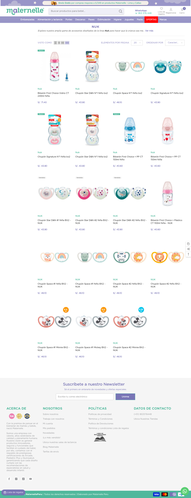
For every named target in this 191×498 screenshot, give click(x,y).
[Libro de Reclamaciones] (97, 439)
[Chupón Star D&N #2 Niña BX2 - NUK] (92, 194)
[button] (55, 42)
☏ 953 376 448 (143, 13)
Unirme (125, 397)
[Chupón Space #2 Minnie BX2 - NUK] (130, 321)
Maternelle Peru (100, 494)
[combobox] (83, 11)
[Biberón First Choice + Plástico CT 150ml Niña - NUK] (168, 194)
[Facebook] (9, 478)
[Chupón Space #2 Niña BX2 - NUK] (130, 257)
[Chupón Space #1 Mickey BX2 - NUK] (92, 321)
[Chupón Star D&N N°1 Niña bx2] (92, 130)
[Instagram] (16, 478)
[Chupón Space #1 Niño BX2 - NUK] (92, 257)
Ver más (149, 31)
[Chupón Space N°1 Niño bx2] (130, 66)
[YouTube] (30, 478)
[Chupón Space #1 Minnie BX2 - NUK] (54, 321)
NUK (40, 216)
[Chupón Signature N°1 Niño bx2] (168, 66)
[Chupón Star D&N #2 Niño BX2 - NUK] (130, 194)
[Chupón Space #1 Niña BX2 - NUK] (54, 257)
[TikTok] (23, 478)
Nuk (40, 89)
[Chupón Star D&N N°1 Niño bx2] (92, 66)
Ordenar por (154, 43)
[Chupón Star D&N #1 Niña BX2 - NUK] (54, 194)
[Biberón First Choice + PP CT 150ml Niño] (130, 130)
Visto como (45, 43)
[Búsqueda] (86, 11)
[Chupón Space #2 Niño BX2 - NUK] (168, 257)
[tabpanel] (95, 3)
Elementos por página (115, 43)
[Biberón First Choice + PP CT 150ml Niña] (168, 130)
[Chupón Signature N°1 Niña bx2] (54, 130)
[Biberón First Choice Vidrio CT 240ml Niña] (54, 66)
